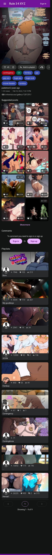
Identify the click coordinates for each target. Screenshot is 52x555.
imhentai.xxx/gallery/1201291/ (18, 94)
